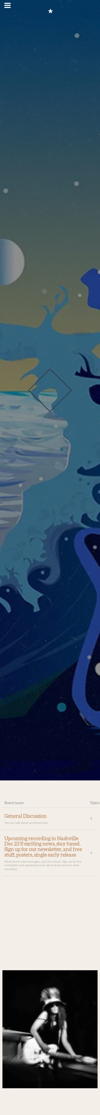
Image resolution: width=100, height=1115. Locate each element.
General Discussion (25, 816)
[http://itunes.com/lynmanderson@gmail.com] (50, 11)
